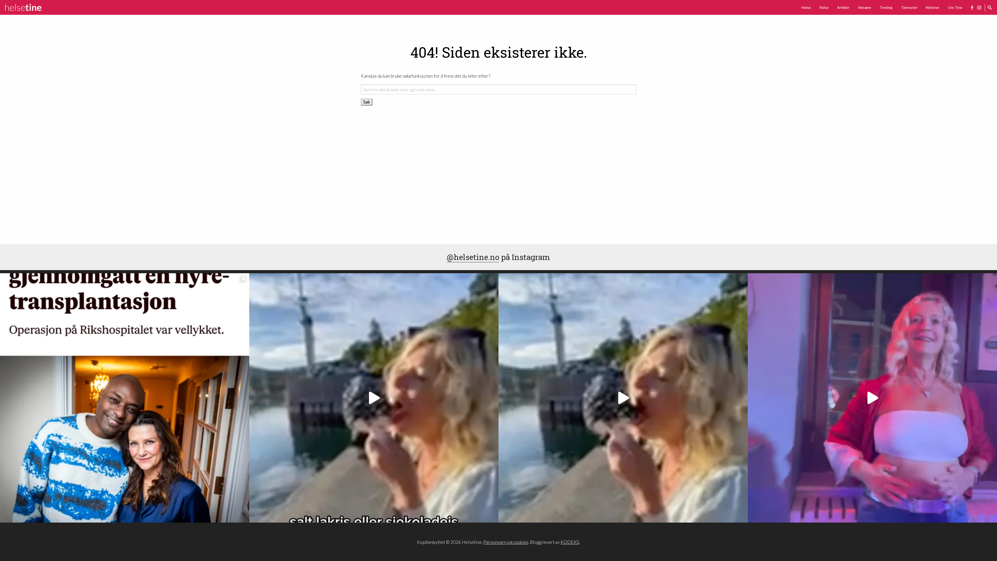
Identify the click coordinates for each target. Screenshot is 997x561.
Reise (823, 7)
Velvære (864, 7)
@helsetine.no (473, 257)
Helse (806, 7)
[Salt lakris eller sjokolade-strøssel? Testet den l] (373, 398)
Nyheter (932, 7)
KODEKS (570, 542)
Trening (886, 7)
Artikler (843, 7)
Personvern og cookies (505, 542)
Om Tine (955, 7)
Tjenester (909, 7)
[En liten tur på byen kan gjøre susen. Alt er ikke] (872, 398)
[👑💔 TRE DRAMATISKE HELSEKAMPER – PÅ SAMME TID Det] (124, 398)
